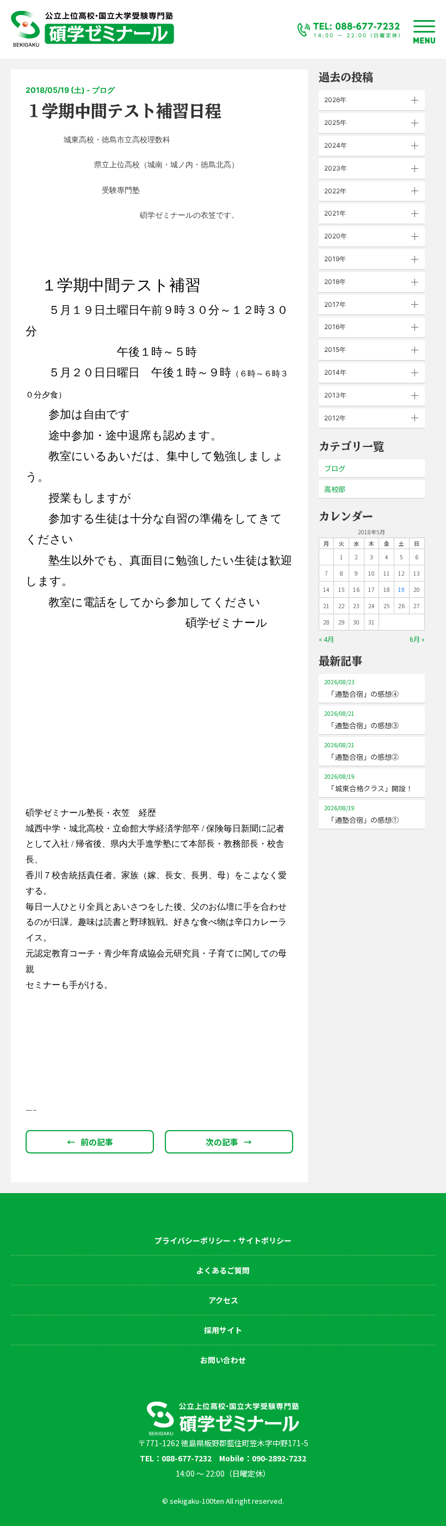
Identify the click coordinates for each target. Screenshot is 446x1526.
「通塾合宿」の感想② (361, 751)
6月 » (417, 639)
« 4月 (326, 639)
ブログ (334, 468)
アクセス (223, 1300)
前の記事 (90, 1141)
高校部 (334, 489)
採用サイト (223, 1330)
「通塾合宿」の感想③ (361, 719)
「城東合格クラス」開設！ (368, 782)
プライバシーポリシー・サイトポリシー (223, 1240)
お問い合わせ (223, 1360)
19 (401, 589)
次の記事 (229, 1141)
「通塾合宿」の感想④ (361, 688)
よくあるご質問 (223, 1270)
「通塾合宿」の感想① (361, 814)
